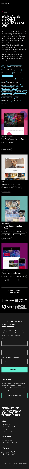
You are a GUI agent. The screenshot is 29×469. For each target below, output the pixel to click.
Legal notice (13, 463)
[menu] (27, 4)
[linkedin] (8, 453)
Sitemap (15, 466)
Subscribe (13, 369)
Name (2, 338)
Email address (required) (10, 357)
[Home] (5, 4)
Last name (4, 348)
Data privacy (23, 463)
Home (5, 12)
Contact (4, 463)
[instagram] (3, 453)
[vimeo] (13, 453)
